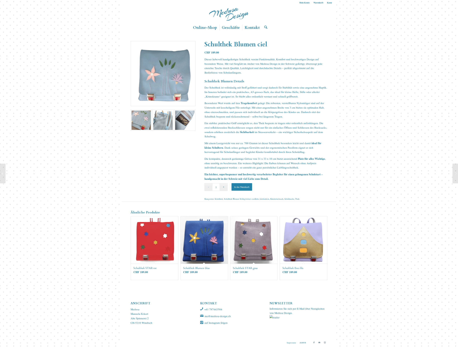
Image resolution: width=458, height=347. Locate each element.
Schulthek (244, 59)
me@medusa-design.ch (218, 316)
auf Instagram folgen (216, 322)
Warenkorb (318, 2)
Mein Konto (304, 2)
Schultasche (289, 198)
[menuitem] (305, 3)
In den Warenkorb (241, 186)
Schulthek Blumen (231, 198)
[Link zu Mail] (319, 342)
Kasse (329, 2)
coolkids (255, 198)
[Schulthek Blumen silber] (455, 173)
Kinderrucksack (276, 198)
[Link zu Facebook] (314, 342)
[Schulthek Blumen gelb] (3, 173)
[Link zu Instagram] (324, 342)
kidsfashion (264, 198)
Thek (297, 198)
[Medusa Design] (229, 14)
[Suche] (264, 27)
